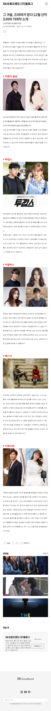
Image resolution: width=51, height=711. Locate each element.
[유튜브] (25, 692)
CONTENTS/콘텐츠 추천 (12, 23)
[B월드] (22, 692)
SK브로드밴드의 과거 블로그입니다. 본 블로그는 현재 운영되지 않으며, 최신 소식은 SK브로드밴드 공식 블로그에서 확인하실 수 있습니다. (18, 645)
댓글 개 (6, 628)
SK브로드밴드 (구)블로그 (18, 3)
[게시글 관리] (17, 543)
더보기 (45, 553)
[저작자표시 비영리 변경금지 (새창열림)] (34, 543)
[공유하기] (13, 543)
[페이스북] (29, 692)
